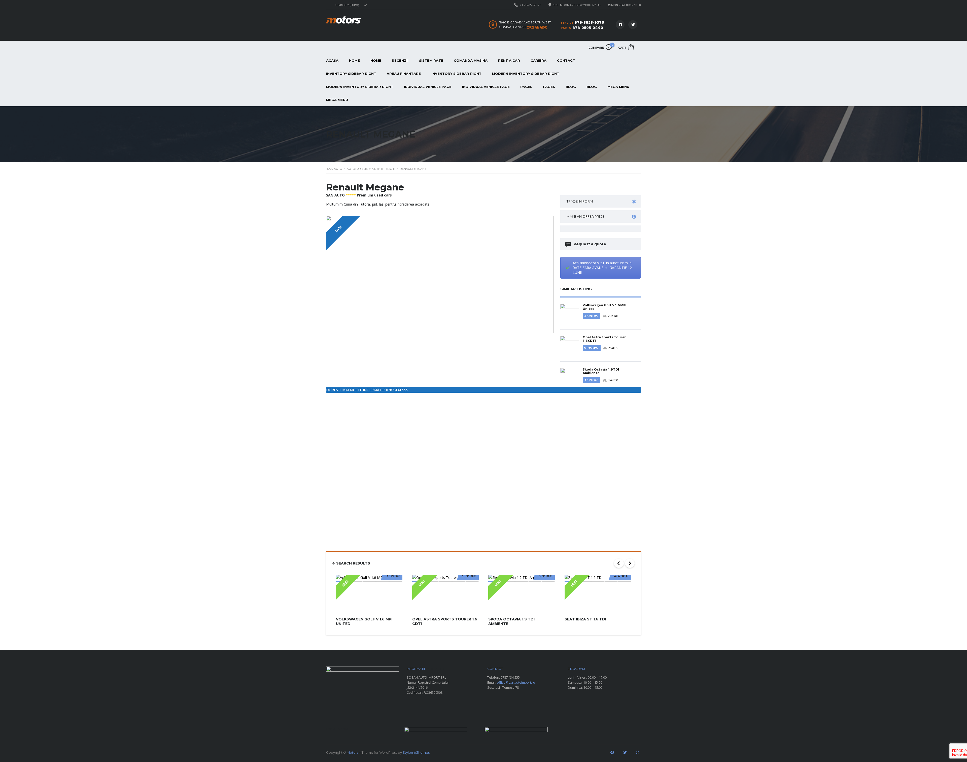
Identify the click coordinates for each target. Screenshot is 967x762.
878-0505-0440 (587, 27)
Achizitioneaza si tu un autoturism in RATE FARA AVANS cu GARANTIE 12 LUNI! (602, 267)
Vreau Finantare (404, 74)
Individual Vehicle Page (428, 87)
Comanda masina (471, 60)
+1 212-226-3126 (530, 5)
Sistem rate (431, 60)
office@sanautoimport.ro (516, 682)
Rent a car (509, 60)
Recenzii (400, 60)
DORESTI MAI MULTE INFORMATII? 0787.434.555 (367, 389)
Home (354, 60)
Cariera (538, 60)
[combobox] (350, 5)
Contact (566, 60)
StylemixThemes (416, 752)
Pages (526, 87)
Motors (352, 752)
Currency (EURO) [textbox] (347, 5)
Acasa (332, 60)
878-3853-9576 (589, 22)
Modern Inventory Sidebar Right (525, 74)
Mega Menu (618, 87)
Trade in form (580, 201)
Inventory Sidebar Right (351, 74)
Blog (571, 87)
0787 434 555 (510, 677)
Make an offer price (585, 216)
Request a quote (590, 244)
